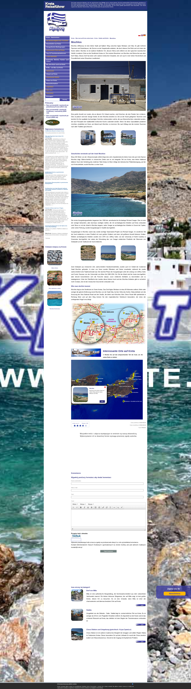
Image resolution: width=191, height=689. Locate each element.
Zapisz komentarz (108, 551)
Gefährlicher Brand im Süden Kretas (54, 130)
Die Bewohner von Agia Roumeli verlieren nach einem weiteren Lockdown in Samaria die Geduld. (56, 189)
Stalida (89, 610)
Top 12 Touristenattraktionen (56, 53)
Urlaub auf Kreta (51, 74)
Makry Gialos (55, 268)
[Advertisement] (108, 22)
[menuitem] (75, 504)
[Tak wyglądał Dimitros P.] (54, 305)
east (96, 352)
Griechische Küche (52, 77)
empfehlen (49, 87)
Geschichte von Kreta (53, 44)
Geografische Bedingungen (55, 47)
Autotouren (50, 71)
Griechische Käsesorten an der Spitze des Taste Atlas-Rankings (56, 226)
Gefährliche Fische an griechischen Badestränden (54, 173)
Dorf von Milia (91, 590)
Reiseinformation (52, 83)
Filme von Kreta (51, 80)
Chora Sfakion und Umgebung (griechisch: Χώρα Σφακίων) (108, 629)
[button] (73, 507)
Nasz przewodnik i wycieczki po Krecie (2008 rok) (57, 116)
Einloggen (49, 96)
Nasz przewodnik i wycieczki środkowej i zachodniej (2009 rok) (56, 111)
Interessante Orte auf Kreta (55, 50)
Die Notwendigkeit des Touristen (57, 40)
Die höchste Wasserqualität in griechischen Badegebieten (56, 183)
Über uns (49, 90)
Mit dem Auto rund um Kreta (55, 64)
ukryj (189, 587)
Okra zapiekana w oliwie (55, 288)
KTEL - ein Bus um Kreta (54, 67)
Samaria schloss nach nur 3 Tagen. (54, 208)
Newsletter (49, 93)
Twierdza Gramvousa (55, 308)
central (86, 352)
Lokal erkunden (51, 56)
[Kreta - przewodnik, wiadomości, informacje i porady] (57, 22)
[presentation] (75, 504)
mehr (102, 401)
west (76, 352)
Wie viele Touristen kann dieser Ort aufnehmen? (54, 137)
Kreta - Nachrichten (52, 37)
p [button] (72, 529)
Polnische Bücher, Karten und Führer (57, 60)
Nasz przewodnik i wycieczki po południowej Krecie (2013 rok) (57, 106)
